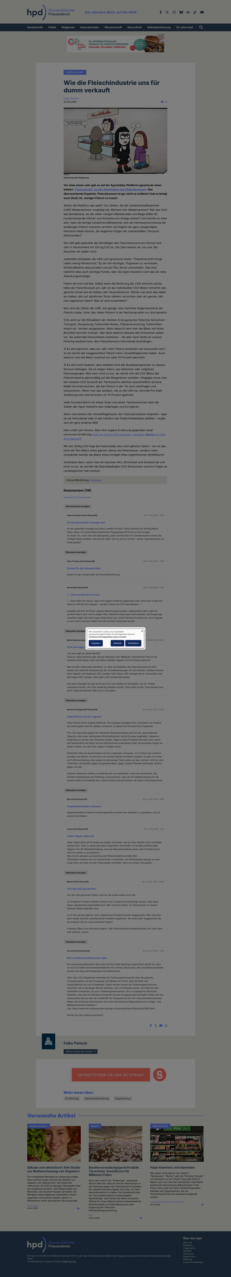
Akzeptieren (133, 643)
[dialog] (115, 638)
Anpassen (95, 643)
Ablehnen (117, 643)
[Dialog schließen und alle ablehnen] (142, 630)
